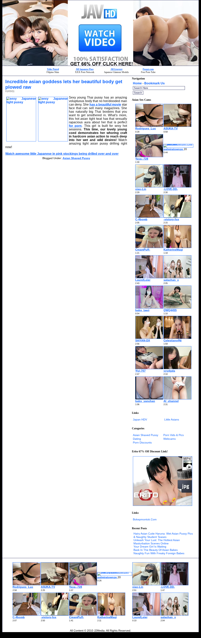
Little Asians (171, 419)
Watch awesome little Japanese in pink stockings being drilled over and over (62, 153)
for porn (75, 125)
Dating (137, 438)
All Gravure (116, 69)
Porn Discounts (142, 442)
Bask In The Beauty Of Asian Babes (155, 549)
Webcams (169, 438)
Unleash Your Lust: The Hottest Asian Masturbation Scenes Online (156, 541)
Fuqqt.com (148, 69)
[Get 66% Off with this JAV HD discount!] (100, 64)
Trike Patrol (53, 69)
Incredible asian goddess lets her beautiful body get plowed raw (63, 84)
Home (137, 83)
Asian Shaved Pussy (76, 158)
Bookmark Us (154, 83)
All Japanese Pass (85, 69)
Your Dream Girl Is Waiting (149, 546)
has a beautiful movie (105, 104)
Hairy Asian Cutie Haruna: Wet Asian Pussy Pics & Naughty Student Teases (163, 535)
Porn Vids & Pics (173, 435)
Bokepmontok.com (145, 519)
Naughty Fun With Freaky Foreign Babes (158, 553)
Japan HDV (140, 419)
